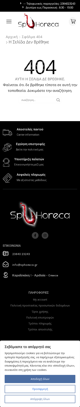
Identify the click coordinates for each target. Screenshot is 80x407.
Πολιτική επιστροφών (40, 317)
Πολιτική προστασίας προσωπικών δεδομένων (40, 305)
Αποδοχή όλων (40, 379)
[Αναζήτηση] (58, 100)
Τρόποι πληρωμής (40, 323)
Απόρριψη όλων (40, 399)
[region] (40, 374)
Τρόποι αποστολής (40, 329)
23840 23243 (21, 254)
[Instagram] (45, 235)
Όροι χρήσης (40, 311)
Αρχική (12, 36)
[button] (9, 21)
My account (40, 299)
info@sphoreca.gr (24, 265)
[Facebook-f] (35, 235)
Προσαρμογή (40, 389)
